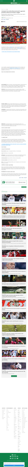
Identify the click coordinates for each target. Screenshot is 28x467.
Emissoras (23, 413)
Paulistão (3, 418)
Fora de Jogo (3, 413)
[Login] (27, 1)
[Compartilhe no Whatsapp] (5, 19)
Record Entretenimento (24, 421)
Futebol (7, 9)
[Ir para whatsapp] (16, 458)
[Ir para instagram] (14, 456)
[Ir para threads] (17, 456)
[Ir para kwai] (16, 456)
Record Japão (23, 423)
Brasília (14, 412)
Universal (23, 431)
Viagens (7, 427)
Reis (18, 447)
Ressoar (23, 428)
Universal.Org (23, 432)
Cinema (7, 413)
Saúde (14, 434)
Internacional (15, 426)
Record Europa (23, 422)
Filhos (7, 418)
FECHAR (14, 465)
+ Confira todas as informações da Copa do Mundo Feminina (10, 51)
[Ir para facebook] (12, 456)
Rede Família (23, 427)
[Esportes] (14, 3)
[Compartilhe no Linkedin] (4, 19)
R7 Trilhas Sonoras (24, 417)
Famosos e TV (8, 417)
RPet (7, 426)
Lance (5, 9)
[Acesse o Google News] (19, 177)
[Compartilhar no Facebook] (3, 19)
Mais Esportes (3, 417)
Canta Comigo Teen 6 (19, 429)
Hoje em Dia (19, 441)
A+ (3, 21)
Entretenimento (9, 408)
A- (4, 21)
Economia (15, 419)
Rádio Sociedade (24, 418)
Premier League (19, 47)
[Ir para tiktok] (12, 458)
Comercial (23, 412)
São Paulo (15, 433)
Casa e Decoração (8, 412)
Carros (14, 413)
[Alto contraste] (2, 21)
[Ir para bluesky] (10, 456)
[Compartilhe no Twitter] (22, 177)
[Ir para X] (14, 458)
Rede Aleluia (23, 426)
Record (19, 408)
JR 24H (15, 408)
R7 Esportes (2, 9)
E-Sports (3, 412)
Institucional (24, 408)
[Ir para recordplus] (10, 458)
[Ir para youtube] (17, 458)
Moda (7, 421)
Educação (15, 420)
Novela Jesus (19, 444)
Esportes (3, 408)
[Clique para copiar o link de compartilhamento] (8, 19)
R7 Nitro (7, 423)
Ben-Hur (19, 423)
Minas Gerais (15, 427)
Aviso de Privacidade (8, 463)
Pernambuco (15, 430)
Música (7, 422)
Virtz (6, 428)
